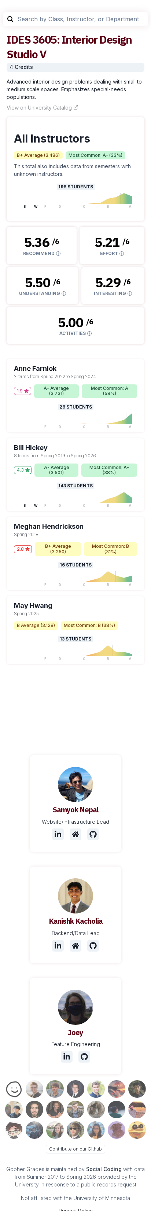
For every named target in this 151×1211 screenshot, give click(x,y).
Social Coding (104, 1169)
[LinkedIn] (58, 834)
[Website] (75, 834)
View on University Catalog (39, 107)
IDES (18, 39)
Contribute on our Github (75, 1149)
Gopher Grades (25, 1169)
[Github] (93, 834)
